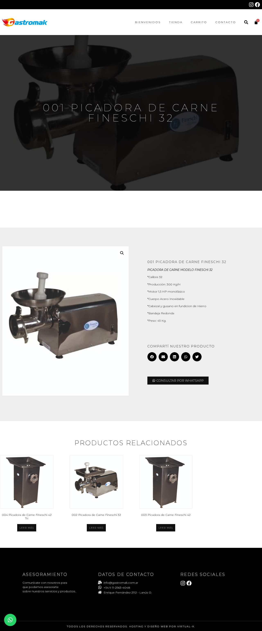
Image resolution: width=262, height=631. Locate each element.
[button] (122, 253)
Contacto (225, 22)
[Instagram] (251, 4)
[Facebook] (257, 4)
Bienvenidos (148, 22)
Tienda (176, 22)
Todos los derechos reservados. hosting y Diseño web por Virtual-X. (131, 626)
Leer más (27, 527)
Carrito (199, 22)
